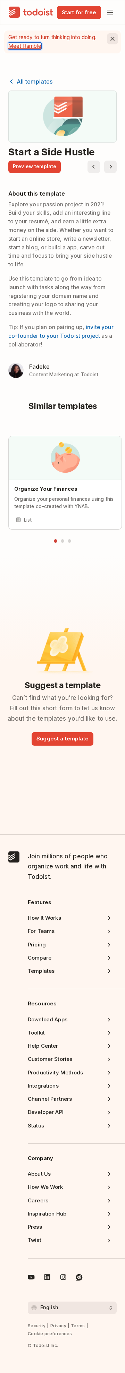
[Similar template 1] (55, 541)
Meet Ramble (24, 46)
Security (36, 1325)
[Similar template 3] (69, 541)
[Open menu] (110, 12)
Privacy (58, 1325)
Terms (78, 1325)
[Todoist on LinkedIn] (47, 1278)
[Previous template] (94, 167)
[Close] (112, 38)
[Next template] (110, 167)
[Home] (31, 12)
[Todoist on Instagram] (63, 1278)
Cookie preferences (50, 1333)
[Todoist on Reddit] (79, 1278)
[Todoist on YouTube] (31, 1278)
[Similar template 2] (62, 541)
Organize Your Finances (45, 489)
